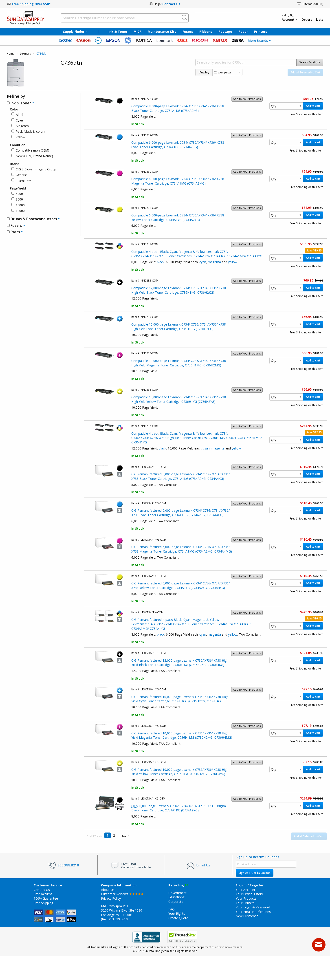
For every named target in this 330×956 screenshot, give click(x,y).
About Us (107, 890)
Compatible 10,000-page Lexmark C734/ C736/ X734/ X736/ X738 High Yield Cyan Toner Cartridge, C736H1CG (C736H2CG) (178, 326)
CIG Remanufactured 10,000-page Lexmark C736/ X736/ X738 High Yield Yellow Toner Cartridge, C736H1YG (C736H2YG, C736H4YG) (179, 771)
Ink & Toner (117, 31)
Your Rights (176, 913)
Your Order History (249, 894)
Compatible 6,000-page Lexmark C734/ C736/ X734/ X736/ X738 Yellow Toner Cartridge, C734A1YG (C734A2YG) (177, 217)
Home (10, 53)
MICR (137, 31)
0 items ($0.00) (312, 4)
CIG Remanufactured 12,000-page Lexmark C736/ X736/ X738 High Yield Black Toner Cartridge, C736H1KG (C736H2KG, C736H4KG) (179, 662)
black (160, 262)
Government (177, 893)
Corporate (175, 901)
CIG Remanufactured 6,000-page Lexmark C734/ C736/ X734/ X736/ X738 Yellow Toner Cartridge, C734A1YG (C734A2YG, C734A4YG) (180, 585)
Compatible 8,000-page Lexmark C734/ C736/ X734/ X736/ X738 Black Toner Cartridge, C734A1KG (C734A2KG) (177, 108)
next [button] (123, 835)
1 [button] (107, 835)
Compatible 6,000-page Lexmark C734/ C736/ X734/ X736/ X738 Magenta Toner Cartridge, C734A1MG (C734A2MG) (177, 181)
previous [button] (96, 835)
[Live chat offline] (319, 945)
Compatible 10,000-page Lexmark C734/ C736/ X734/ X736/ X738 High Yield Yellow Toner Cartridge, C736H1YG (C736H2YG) (178, 399)
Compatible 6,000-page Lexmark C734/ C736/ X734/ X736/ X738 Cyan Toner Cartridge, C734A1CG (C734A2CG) (177, 144)
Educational (176, 897)
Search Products (309, 62)
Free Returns (43, 894)
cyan (202, 262)
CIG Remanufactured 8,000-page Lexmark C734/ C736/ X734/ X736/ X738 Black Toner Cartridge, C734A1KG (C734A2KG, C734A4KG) (180, 476)
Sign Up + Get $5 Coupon (255, 873)
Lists (319, 19)
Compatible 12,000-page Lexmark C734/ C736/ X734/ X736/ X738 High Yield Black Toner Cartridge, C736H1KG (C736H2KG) (178, 290)
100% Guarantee (46, 898)
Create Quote (178, 918)
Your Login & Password (253, 907)
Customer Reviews (115, 894)
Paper (243, 31)
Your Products (246, 898)
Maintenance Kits (162, 31)
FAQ (171, 909)
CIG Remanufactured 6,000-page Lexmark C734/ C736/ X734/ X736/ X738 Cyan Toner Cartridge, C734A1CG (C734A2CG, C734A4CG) (180, 512)
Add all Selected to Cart (305, 72)
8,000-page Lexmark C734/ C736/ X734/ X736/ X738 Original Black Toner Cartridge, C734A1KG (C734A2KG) (179, 808)
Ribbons (205, 31)
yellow (232, 262)
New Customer (247, 916)
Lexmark (25, 53)
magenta (214, 262)
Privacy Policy (111, 898)
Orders (306, 19)
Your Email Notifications (253, 912)
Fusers (188, 31)
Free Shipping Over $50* (31, 4)
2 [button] (114, 835)
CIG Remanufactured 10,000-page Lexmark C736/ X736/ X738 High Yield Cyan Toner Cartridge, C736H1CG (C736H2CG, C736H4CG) (179, 699)
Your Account (245, 890)
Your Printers (245, 903)
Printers (260, 31)
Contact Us (171, 4)
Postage (225, 31)
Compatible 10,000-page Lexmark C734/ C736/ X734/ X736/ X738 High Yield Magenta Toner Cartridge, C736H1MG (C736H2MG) (178, 363)
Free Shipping (43, 903)
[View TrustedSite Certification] (182, 937)
